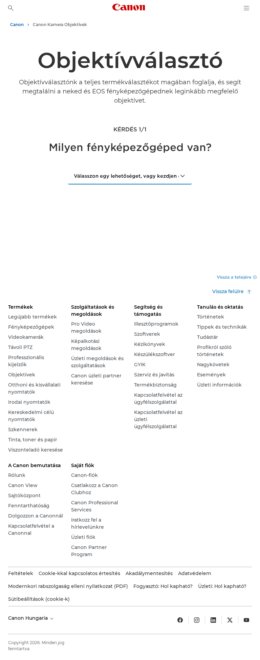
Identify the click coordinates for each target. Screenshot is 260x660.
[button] (237, 277)
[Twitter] (230, 620)
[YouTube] (246, 620)
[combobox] (130, 175)
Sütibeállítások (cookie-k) (39, 599)
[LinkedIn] (213, 620)
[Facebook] (180, 620)
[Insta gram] (196, 620)
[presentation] (182, 176)
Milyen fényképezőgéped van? (130, 147)
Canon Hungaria (28, 618)
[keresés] (10, 8)
